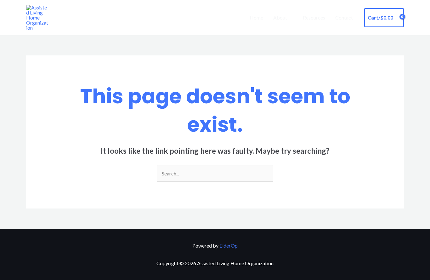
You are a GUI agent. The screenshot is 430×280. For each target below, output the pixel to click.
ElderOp (228, 246)
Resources (314, 17)
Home (256, 17)
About (280, 17)
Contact (344, 17)
